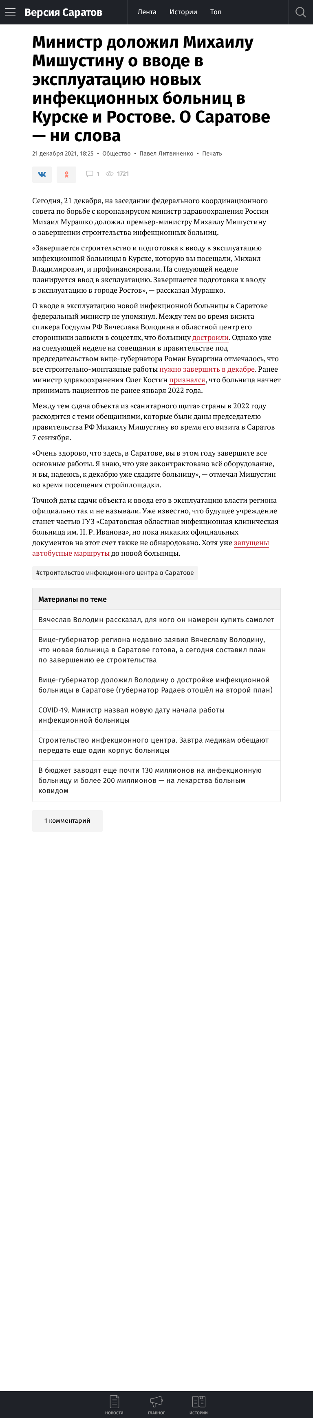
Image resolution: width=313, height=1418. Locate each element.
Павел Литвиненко (166, 153)
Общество (116, 153)
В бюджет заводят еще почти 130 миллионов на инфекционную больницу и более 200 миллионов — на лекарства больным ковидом (150, 780)
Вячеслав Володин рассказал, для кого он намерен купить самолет (156, 619)
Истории (183, 12)
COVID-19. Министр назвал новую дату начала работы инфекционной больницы (131, 715)
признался (187, 379)
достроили (210, 337)
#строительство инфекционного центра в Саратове (115, 572)
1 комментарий (67, 820)
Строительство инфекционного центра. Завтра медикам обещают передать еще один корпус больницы (153, 745)
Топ (216, 12)
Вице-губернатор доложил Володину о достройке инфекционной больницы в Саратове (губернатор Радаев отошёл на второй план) (155, 685)
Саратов (63, 12)
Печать (212, 153)
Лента (147, 12)
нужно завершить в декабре (207, 369)
